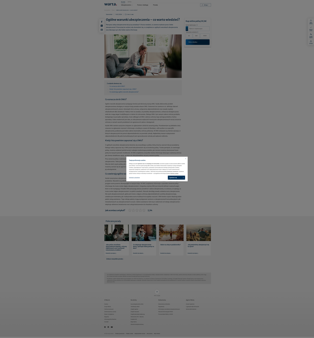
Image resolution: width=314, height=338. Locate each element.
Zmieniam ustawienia (134, 177)
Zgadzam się (173, 177)
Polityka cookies (174, 173)
